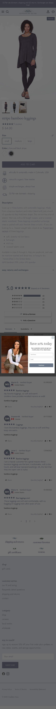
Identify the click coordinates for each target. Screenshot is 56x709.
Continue (41, 365)
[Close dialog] (53, 337)
